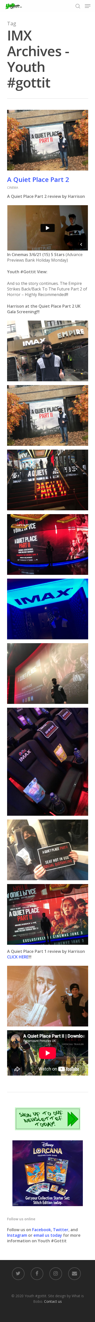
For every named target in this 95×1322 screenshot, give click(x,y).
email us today (47, 1235)
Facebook (41, 1229)
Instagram (17, 1235)
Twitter (60, 1229)
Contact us (53, 1301)
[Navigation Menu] (87, 6)
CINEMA (12, 187)
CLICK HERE (17, 957)
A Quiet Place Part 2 (38, 179)
